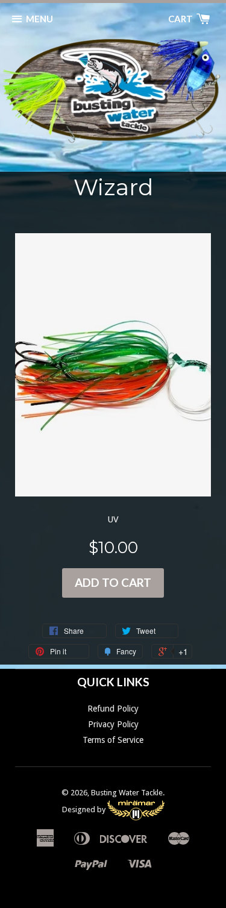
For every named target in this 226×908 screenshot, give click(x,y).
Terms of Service (113, 740)
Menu (39, 18)
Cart (181, 18)
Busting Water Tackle (127, 792)
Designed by (84, 809)
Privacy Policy (113, 724)
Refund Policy (113, 708)
